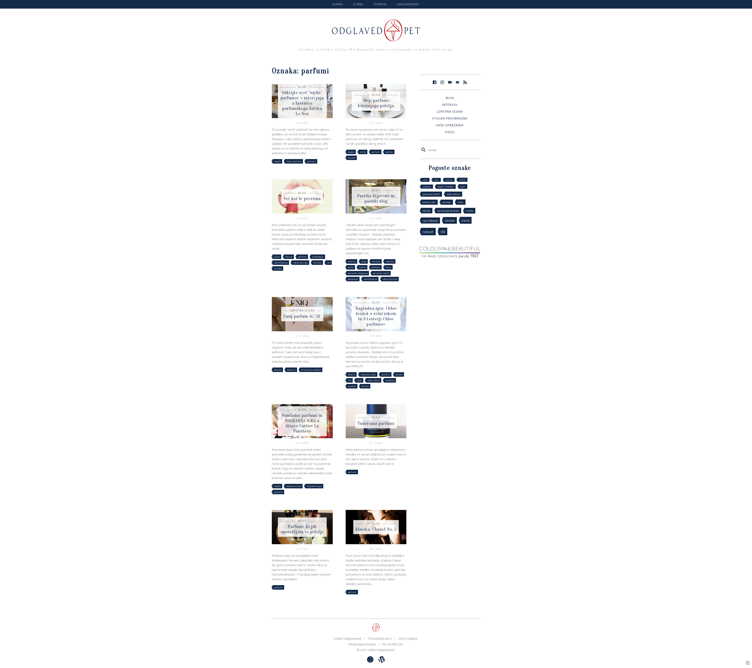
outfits (362, 267)
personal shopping (358, 273)
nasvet (428, 231)
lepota (277, 161)
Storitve (380, 4)
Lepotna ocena (450, 111)
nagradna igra (368, 374)
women (352, 386)
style (359, 380)
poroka (399, 374)
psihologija (318, 256)
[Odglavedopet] (376, 21)
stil (328, 262)
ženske (352, 158)
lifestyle (376, 261)
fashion (352, 261)
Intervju (449, 104)
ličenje (289, 256)
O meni (358, 4)
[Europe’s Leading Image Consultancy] (449, 256)
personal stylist (381, 273)
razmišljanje (281, 262)
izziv (462, 186)
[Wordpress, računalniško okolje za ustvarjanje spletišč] (381, 661)
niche (363, 152)
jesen (436, 180)
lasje (363, 261)
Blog (450, 97)
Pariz (388, 267)
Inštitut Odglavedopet (381, 650)
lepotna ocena (293, 486)
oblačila (390, 261)
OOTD (462, 180)
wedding (390, 380)
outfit (351, 267)
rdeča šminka (300, 262)
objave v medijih (446, 186)
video (425, 180)
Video (450, 132)
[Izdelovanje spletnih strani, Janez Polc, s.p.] (370, 661)
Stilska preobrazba (449, 118)
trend (465, 220)
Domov (338, 4)
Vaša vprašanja (450, 125)
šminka (317, 262)
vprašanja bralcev (448, 210)
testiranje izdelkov (311, 369)
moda (469, 210)
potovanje (353, 279)
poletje (389, 152)
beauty (278, 369)
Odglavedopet (408, 4)
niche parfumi (294, 161)
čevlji (277, 256)
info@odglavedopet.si (362, 644)
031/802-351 (395, 644)
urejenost (427, 186)
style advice (373, 380)
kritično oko (429, 202)
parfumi (311, 161)
